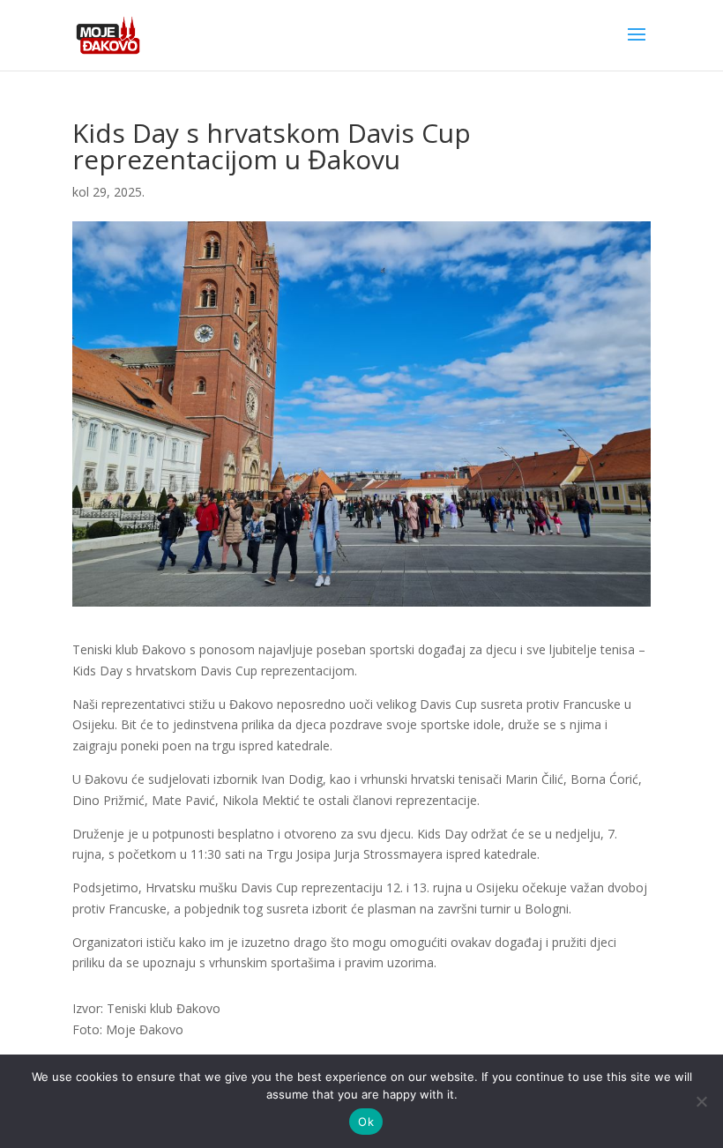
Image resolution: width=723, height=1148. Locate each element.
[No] (701, 1101)
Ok (366, 1121)
